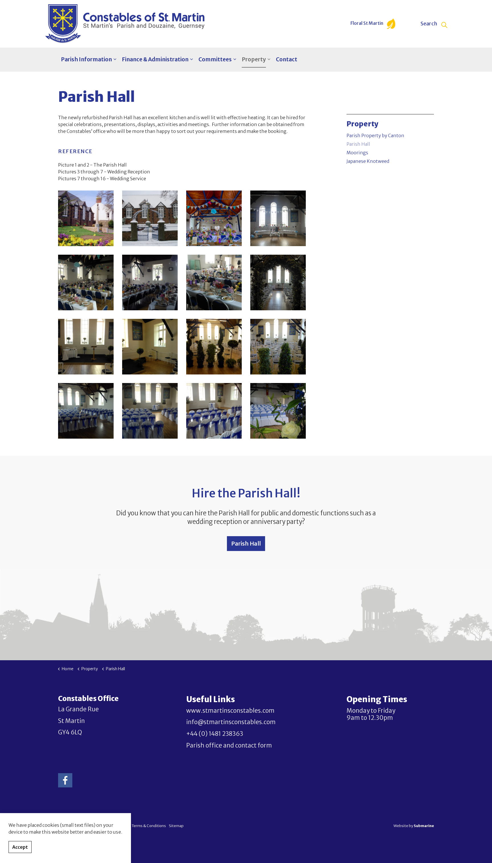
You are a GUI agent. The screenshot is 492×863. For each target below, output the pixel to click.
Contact (286, 59)
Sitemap (176, 825)
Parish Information (86, 59)
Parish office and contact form (229, 745)
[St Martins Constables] (124, 23)
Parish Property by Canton (375, 135)
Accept (20, 847)
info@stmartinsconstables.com (231, 722)
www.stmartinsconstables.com (230, 710)
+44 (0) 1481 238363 (214, 734)
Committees (215, 59)
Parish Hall (358, 144)
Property (254, 59)
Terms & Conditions (149, 825)
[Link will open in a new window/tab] (65, 780)
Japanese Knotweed (368, 161)
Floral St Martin (367, 23)
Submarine (424, 825)
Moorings (357, 152)
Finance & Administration (155, 59)
